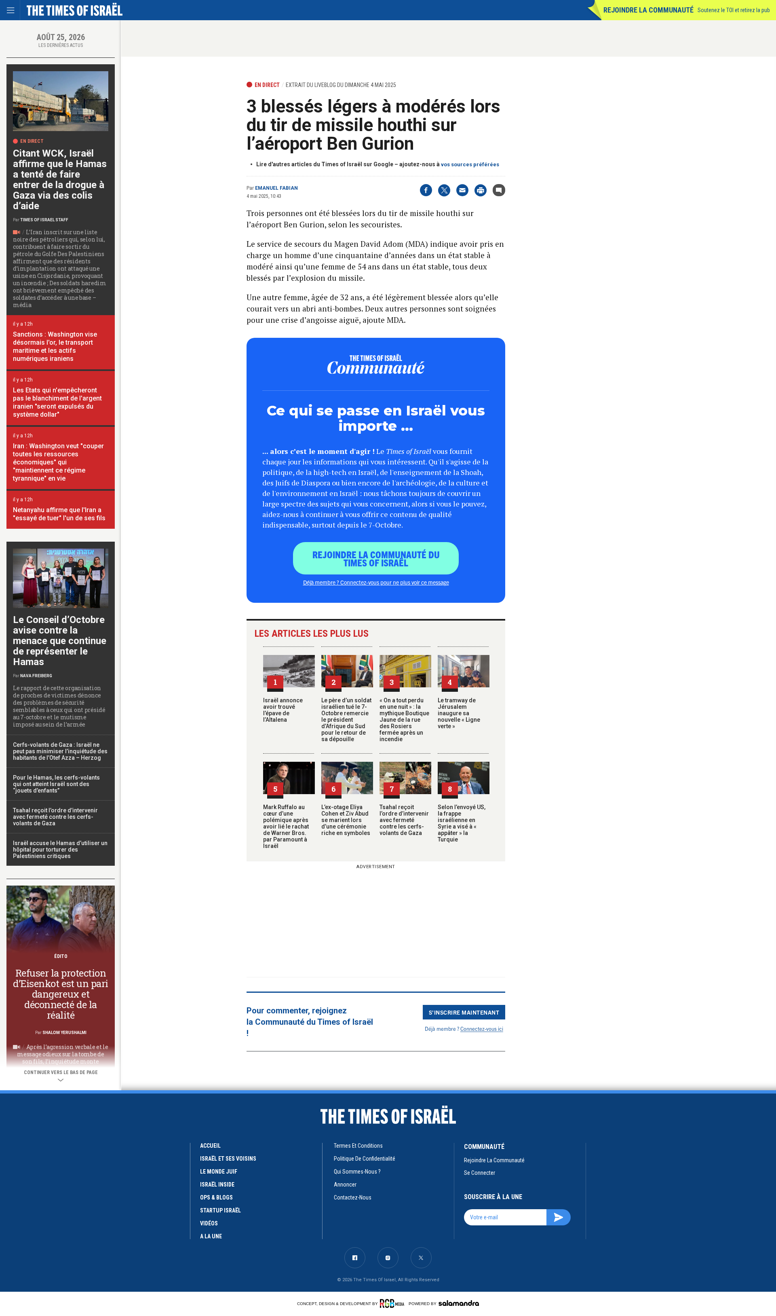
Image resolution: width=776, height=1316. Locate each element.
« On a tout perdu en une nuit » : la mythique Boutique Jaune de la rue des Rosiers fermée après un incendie (404, 719)
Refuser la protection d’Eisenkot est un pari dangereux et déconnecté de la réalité (60, 993)
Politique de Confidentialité (364, 1158)
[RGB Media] (393, 1303)
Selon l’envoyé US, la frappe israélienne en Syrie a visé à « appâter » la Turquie (461, 823)
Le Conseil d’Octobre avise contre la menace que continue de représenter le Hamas (59, 641)
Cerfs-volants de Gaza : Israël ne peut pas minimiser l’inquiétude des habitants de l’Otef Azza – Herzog (60, 751)
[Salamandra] (459, 1303)
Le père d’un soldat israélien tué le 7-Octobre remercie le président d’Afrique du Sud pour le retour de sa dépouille (346, 719)
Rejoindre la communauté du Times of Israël (376, 558)
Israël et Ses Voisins (228, 1158)
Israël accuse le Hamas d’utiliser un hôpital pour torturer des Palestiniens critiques (60, 849)
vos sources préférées (470, 164)
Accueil (210, 1145)
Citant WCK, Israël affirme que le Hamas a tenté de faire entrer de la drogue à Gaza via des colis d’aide (60, 180)
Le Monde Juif (218, 1171)
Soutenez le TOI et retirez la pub (734, 10)
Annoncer (345, 1184)
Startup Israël (220, 1210)
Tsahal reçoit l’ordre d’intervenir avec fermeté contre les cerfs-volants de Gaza (404, 820)
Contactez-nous (352, 1197)
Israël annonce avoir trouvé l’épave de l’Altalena (283, 710)
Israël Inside (217, 1184)
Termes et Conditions (358, 1145)
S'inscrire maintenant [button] (464, 1012)
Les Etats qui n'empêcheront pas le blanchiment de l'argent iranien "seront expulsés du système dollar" (57, 402)
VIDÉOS (209, 1223)
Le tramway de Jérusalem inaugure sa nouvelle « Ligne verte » (459, 713)
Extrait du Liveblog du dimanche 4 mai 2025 (341, 85)
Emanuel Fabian (276, 188)
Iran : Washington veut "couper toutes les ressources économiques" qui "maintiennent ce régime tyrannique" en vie (58, 462)
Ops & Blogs (216, 1197)
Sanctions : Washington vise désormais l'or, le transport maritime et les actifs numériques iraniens (55, 346)
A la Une (211, 1236)
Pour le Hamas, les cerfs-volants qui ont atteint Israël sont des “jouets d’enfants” (56, 784)
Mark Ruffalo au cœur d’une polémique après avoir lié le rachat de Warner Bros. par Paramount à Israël (286, 826)
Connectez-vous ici (481, 1028)
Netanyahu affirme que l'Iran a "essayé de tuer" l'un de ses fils (59, 514)
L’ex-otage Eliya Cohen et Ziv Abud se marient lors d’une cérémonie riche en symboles (345, 820)
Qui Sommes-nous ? (357, 1171)
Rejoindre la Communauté (648, 10)
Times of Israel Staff (44, 220)
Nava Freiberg (36, 676)
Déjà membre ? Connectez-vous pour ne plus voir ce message (376, 582)
